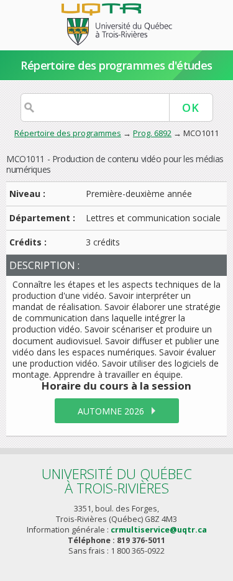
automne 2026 (111, 411)
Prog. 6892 (152, 133)
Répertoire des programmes (67, 133)
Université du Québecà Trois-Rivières (117, 480)
